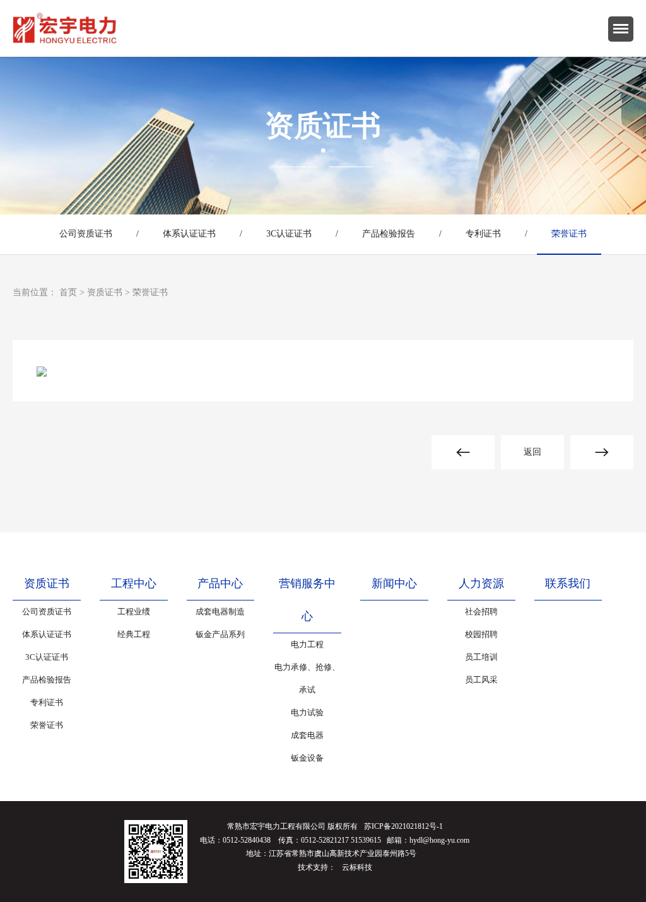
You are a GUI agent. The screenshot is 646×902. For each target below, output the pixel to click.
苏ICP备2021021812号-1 (403, 826)
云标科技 (357, 867)
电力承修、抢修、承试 (307, 678)
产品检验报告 (388, 233)
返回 (532, 452)
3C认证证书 (289, 233)
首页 (68, 292)
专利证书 (483, 233)
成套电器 (307, 735)
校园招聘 (481, 634)
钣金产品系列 (220, 634)
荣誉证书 (569, 233)
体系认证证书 (189, 233)
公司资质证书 (85, 233)
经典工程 (133, 634)
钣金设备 (307, 758)
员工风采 (481, 679)
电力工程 (307, 644)
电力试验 (307, 712)
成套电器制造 (220, 611)
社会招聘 (481, 611)
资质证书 (104, 292)
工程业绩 (133, 611)
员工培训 (481, 657)
